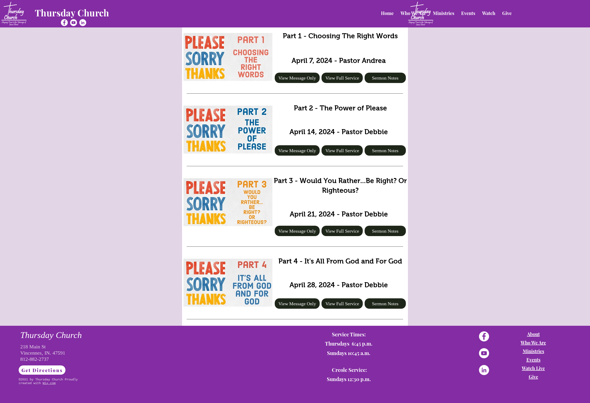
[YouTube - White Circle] (73, 22)
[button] (443, 13)
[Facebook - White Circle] (64, 22)
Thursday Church (72, 13)
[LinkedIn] (82, 22)
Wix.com (49, 383)
